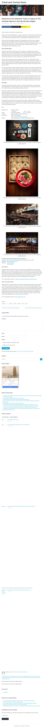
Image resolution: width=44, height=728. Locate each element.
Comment (4, 318)
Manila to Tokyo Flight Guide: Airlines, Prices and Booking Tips (15, 704)
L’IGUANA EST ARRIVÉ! (8, 396)
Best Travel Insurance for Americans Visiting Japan (12, 702)
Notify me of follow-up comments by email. (11, 342)
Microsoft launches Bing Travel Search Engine (18, 671)
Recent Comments (14, 417)
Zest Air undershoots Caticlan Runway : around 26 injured (18, 424)
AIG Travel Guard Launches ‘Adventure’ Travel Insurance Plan (19, 589)
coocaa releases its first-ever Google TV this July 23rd (13, 398)
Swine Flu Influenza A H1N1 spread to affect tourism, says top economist (21, 506)
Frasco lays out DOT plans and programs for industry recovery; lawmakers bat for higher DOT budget (22, 395)
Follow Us (5, 689)
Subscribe (5, 718)
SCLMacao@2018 (10, 262)
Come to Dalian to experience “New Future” (33, 307)
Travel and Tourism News (14, 2)
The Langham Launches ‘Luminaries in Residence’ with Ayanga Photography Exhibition (20, 703)
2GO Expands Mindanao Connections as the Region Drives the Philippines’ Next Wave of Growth (21, 705)
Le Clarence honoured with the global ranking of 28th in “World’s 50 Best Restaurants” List (20, 407)
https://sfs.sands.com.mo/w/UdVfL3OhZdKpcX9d (11, 260)
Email (3, 336)
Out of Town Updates (11, 697)
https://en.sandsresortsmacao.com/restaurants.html (26, 279)
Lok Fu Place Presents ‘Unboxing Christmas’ (10, 307)
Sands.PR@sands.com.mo (12, 261)
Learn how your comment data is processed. (25, 351)
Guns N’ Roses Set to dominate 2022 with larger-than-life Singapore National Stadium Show (20, 405)
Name (3, 333)
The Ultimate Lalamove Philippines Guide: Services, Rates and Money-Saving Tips (19, 700)
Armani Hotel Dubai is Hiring (13, 419)
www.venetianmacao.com (20, 296)
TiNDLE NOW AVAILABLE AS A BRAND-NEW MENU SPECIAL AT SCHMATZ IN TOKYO (20, 404)
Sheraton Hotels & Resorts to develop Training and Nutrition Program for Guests (17, 587)
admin (11, 23)
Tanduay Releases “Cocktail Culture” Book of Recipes (13, 403)
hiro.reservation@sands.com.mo (21, 116)
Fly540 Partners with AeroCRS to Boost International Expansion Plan (16, 399)
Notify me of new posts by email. (9, 345)
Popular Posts (5, 417)
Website (3, 339)
